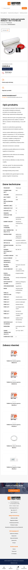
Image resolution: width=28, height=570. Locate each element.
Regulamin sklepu (14, 520)
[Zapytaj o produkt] (3, 88)
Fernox (14, 549)
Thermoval (14, 551)
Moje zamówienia (14, 538)
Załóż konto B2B (14, 518)
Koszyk (14, 542)
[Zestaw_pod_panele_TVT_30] (14, 45)
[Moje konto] (10, 567)
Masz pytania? (24, 568)
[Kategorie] (4, 567)
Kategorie (4, 568)
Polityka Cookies (14, 525)
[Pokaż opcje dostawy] (3, 80)
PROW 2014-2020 (14, 563)
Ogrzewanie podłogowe (13, 13)
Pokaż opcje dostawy (7, 82)
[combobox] (11, 8)
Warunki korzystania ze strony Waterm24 (14, 527)
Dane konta (14, 540)
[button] (5, 30)
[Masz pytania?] (24, 567)
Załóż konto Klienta (14, 533)
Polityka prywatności (14, 522)
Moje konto (11, 568)
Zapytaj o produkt (6, 90)
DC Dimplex (14, 553)
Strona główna (4, 13)
